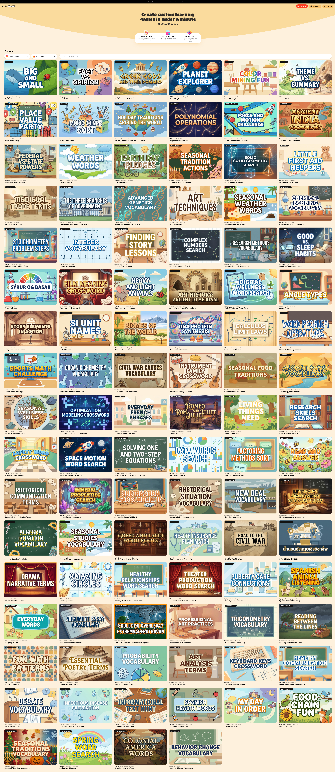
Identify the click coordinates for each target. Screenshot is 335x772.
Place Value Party (12, 141)
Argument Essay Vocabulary (71, 642)
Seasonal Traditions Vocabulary (17, 768)
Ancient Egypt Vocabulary (290, 391)
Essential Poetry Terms (68, 684)
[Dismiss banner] (2, 2)
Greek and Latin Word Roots (126, 559)
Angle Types (284, 308)
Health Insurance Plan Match (181, 559)
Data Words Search (177, 475)
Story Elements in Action (15, 350)
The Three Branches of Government (74, 224)
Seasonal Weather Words (234, 224)
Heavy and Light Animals (124, 308)
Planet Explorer (175, 99)
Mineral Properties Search (70, 517)
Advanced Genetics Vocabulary (127, 224)
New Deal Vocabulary (233, 517)
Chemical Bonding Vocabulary (291, 224)
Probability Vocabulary (123, 684)
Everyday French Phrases (124, 433)
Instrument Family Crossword (181, 391)
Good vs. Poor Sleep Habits (290, 266)
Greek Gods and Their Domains (127, 99)
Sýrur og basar (11, 308)
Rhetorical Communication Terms (18, 517)
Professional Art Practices (180, 642)
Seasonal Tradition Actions (180, 182)
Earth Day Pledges (122, 182)
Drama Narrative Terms (14, 601)
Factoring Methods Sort (234, 475)
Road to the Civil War (233, 559)
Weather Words (65, 182)
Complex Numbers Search (179, 266)
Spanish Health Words (178, 726)
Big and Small (10, 99)
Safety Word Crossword (14, 475)
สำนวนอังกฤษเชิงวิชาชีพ (288, 559)
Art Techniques (175, 224)
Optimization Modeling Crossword (73, 433)
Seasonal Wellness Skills (15, 433)
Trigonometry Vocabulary (234, 642)
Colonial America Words (124, 768)
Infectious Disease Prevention (71, 726)
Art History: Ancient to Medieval (182, 308)
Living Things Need (232, 433)
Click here (177, 2)
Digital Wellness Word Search (236, 308)
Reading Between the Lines (290, 642)
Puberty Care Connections (234, 601)
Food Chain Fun (285, 726)
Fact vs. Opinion (66, 99)
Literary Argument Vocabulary (291, 517)
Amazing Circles (66, 601)
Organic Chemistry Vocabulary (71, 391)
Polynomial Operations (178, 141)
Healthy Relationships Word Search (129, 601)
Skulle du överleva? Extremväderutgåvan (131, 642)
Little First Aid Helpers (288, 182)
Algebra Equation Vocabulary (17, 559)
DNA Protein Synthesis (178, 350)
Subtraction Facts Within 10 (125, 517)
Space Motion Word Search (70, 475)
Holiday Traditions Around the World (129, 141)
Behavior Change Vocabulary (181, 768)
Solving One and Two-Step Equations (129, 475)
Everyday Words (11, 642)
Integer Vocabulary (67, 266)
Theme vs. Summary (287, 99)
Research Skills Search (288, 433)
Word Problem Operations (290, 350)
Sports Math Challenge (14, 391)
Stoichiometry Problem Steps (17, 266)
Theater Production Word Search (182, 601)
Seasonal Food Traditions (234, 391)
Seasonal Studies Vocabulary (71, 559)
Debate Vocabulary (12, 726)
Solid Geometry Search (233, 182)
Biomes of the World (123, 350)
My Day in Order (231, 726)
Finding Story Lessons (123, 266)
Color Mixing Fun (231, 99)
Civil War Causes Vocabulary (126, 391)
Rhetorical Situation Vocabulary (182, 517)
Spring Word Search (67, 768)
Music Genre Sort (66, 141)
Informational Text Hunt (124, 726)
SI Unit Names (65, 350)
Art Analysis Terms (177, 684)
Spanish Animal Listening (289, 601)
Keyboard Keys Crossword (235, 684)
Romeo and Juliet (176, 433)
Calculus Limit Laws (232, 350)
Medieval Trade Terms (14, 224)
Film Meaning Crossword (69, 308)
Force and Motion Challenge (236, 141)
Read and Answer (286, 475)
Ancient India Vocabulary (289, 141)
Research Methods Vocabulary (236, 266)
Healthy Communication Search (292, 684)
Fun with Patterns (12, 684)
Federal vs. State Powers (15, 182)
